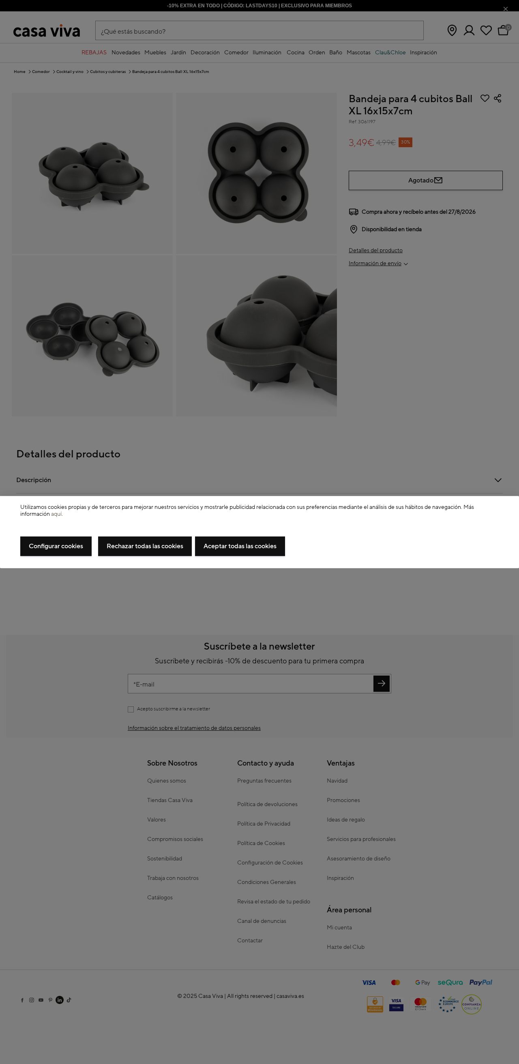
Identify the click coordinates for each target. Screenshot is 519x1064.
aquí (56, 514)
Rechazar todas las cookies (145, 546)
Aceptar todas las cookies (240, 546)
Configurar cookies (56, 546)
